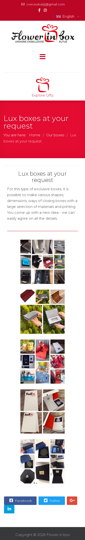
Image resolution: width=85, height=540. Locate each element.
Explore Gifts (42, 95)
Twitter (54, 501)
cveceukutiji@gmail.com (45, 4)
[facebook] (39, 10)
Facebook (23, 501)
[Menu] (42, 57)
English (68, 16)
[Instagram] (45, 10)
